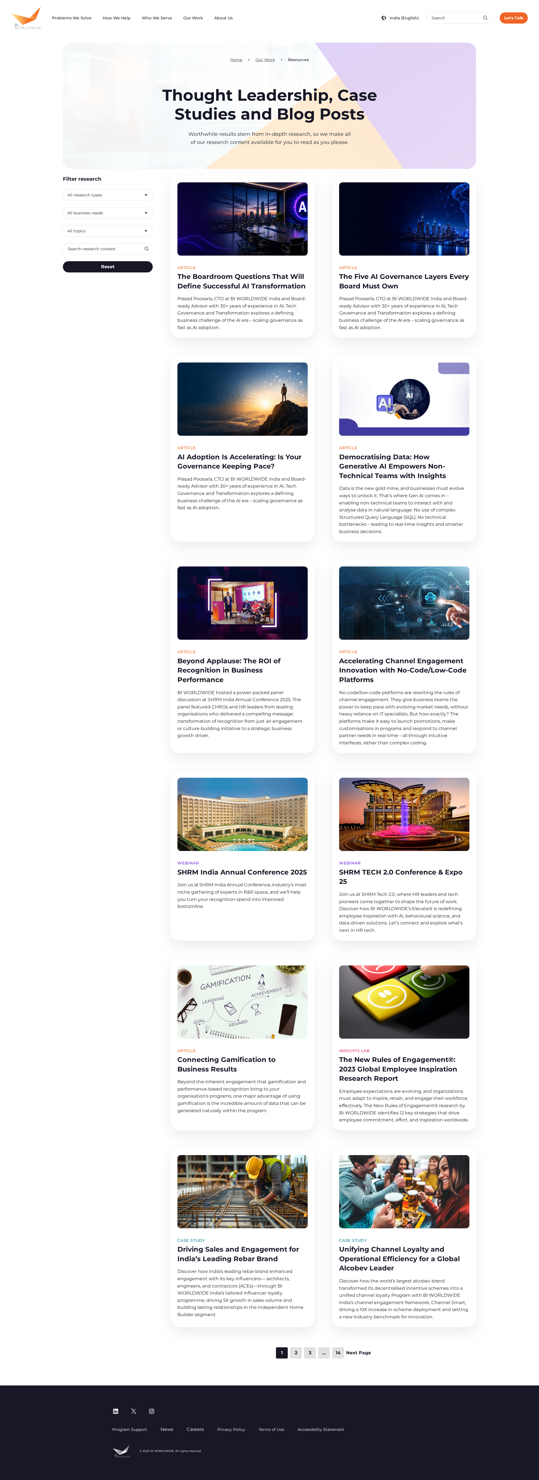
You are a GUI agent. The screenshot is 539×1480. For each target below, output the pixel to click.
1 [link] (282, 1352)
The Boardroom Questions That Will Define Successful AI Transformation (241, 281)
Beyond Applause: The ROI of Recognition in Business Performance (228, 670)
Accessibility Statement (321, 1429)
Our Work (193, 17)
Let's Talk (513, 17)
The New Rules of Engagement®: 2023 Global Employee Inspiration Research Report (398, 1068)
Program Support (129, 1429)
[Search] (485, 18)
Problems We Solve (72, 17)
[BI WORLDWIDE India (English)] (26, 18)
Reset (108, 266)
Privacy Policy (231, 1429)
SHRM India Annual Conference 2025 (242, 872)
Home (236, 59)
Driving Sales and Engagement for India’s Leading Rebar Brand (238, 1254)
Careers (195, 1429)
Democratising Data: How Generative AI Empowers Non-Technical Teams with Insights (392, 466)
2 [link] (296, 1352)
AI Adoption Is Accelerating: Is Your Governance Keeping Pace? (239, 462)
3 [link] (310, 1352)
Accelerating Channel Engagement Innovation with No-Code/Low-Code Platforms (403, 670)
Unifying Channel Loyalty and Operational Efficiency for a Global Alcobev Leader (399, 1258)
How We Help (117, 17)
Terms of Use (271, 1429)
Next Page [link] (358, 1353)
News (167, 1429)
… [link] (324, 1352)
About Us (223, 17)
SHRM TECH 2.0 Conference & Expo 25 (401, 877)
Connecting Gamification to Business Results (226, 1064)
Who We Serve (157, 17)
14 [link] (338, 1352)
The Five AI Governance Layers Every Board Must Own (404, 281)
